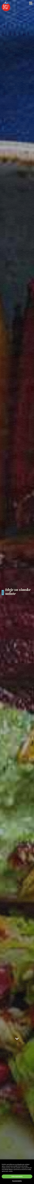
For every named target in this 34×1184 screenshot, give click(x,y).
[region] (17, 1171)
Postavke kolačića (17, 1181)
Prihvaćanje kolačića (17, 1176)
